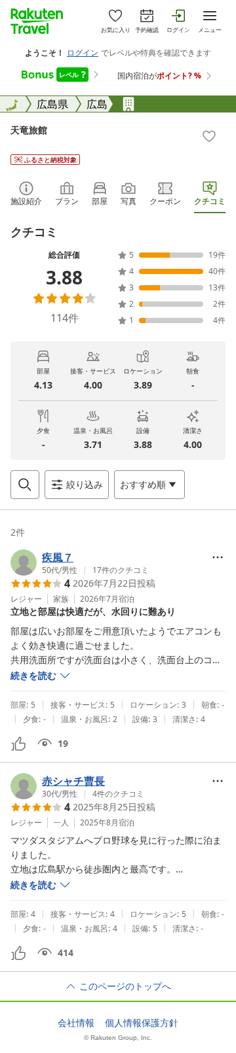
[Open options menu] (218, 557)
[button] (79, 562)
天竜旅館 (28, 130)
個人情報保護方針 (141, 1023)
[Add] (209, 136)
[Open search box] (24, 484)
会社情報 (76, 1023)
